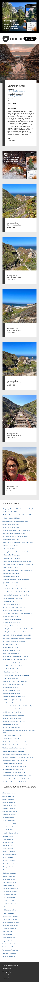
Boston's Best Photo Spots (10, 539)
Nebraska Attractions (9, 882)
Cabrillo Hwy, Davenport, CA (16, 91)
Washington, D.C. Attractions (11, 947)
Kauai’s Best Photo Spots (10, 616)
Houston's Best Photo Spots (11, 604)
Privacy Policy (6, 972)
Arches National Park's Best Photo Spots (15, 521)
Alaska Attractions (8, 796)
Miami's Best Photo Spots (10, 653)
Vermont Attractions (8, 937)
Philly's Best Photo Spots (10, 687)
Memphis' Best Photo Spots (11, 650)
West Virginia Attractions (10, 950)
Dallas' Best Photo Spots (10, 567)
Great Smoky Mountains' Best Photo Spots (15, 595)
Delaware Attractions (9, 814)
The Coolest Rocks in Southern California (15, 754)
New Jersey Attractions (9, 891)
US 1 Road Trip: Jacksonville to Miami (14, 766)
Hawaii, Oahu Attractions (10, 833)
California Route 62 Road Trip (11, 546)
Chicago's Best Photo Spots (11, 555)
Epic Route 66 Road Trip (10, 582)
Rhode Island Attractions (10, 919)
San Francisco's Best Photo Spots (13, 715)
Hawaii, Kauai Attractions (10, 827)
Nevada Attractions (8, 885)
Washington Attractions (9, 944)
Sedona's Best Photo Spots (11, 727)
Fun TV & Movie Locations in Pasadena (15, 586)
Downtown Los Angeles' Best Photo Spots (15, 579)
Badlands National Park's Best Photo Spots (16, 530)
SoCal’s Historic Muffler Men (11, 739)
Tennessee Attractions (9, 928)
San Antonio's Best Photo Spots (12, 709)
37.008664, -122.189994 (15, 96)
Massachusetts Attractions (10, 864)
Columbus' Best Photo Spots (11, 558)
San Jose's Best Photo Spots (11, 718)
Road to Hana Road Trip (10, 703)
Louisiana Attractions (9, 854)
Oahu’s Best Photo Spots (10, 672)
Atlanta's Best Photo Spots (10, 524)
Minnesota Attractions (9, 870)
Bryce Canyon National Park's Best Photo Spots (17, 542)
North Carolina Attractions (10, 901)
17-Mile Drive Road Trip (10, 512)
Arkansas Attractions (8, 802)
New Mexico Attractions (9, 894)
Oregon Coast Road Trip (10, 678)
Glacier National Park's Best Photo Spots (15, 589)
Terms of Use (6, 975)
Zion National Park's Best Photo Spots (14, 782)
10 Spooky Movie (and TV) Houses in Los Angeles (18, 509)
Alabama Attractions (8, 793)
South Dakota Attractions (10, 925)
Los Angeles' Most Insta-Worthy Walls (14, 632)
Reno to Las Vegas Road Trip (11, 699)
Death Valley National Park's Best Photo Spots (17, 570)
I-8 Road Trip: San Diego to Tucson (13, 607)
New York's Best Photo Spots (11, 669)
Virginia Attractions (8, 941)
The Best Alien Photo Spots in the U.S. (14, 742)
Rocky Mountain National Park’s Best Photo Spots (18, 706)
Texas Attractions (7, 931)
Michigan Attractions (8, 867)
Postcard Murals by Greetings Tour (13, 696)
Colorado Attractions (8, 808)
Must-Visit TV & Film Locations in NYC (14, 659)
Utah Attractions (7, 934)
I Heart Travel (6, 968)
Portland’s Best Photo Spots (11, 693)
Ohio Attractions (7, 907)
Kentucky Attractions (8, 851)
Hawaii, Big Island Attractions (11, 824)
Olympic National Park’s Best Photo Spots (15, 675)
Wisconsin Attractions (9, 953)
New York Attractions (9, 897)
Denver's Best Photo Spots (10, 573)
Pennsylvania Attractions (10, 916)
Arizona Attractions (8, 799)
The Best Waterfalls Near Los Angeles (14, 748)
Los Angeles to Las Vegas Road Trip (13, 641)
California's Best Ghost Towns (11, 549)
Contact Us (6, 978)
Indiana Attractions (8, 842)
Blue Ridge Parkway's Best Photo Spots (15, 536)
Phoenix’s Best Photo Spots (11, 690)
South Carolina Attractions (10, 922)
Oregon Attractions (8, 913)
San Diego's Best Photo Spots (11, 712)
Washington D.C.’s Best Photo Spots (13, 772)
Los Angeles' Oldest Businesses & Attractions (16, 638)
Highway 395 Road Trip (9, 601)
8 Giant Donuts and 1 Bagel (11, 518)
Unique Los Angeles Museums (12, 763)
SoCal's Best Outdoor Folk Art (11, 735)
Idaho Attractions (7, 836)
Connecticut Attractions (9, 811)
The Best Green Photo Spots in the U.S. (15, 745)
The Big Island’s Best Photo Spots (13, 751)
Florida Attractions (8, 817)
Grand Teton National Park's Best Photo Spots (17, 592)
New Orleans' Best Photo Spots (12, 666)
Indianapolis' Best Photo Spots (12, 610)
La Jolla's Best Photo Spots (11, 623)
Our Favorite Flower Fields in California (14, 681)
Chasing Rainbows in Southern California (15, 552)
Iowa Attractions (7, 845)
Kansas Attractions (8, 848)
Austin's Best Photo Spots (10, 527)
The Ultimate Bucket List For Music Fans (15, 760)
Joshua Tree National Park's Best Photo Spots (17, 613)
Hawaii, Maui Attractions (10, 830)
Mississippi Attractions (9, 873)
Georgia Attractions (8, 820)
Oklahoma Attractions (9, 910)
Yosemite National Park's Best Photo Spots (16, 779)
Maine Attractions (7, 857)
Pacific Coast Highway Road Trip (12, 684)
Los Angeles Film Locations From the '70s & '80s (17, 629)
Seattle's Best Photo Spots (10, 724)
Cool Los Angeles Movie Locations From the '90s (17, 564)
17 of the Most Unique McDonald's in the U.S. (16, 515)
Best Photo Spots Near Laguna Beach (14, 533)
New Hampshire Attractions (11, 888)
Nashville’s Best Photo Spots (11, 663)
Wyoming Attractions (8, 956)
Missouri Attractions (8, 876)
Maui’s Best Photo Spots (10, 647)
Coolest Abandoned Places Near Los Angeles (16, 561)
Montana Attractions (8, 879)
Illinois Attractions (7, 839)
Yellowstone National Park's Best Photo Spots (16, 775)
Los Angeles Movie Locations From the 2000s (16, 635)
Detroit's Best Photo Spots (10, 576)
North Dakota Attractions (10, 904)
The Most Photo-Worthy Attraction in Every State (17, 757)
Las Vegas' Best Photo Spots (11, 626)
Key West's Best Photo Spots (11, 619)
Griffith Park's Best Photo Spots (12, 598)
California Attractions (9, 805)
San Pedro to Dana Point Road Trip (13, 721)
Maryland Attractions (8, 861)
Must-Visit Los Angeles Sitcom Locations (15, 656)
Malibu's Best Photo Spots (10, 644)
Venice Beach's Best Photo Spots (12, 769)
